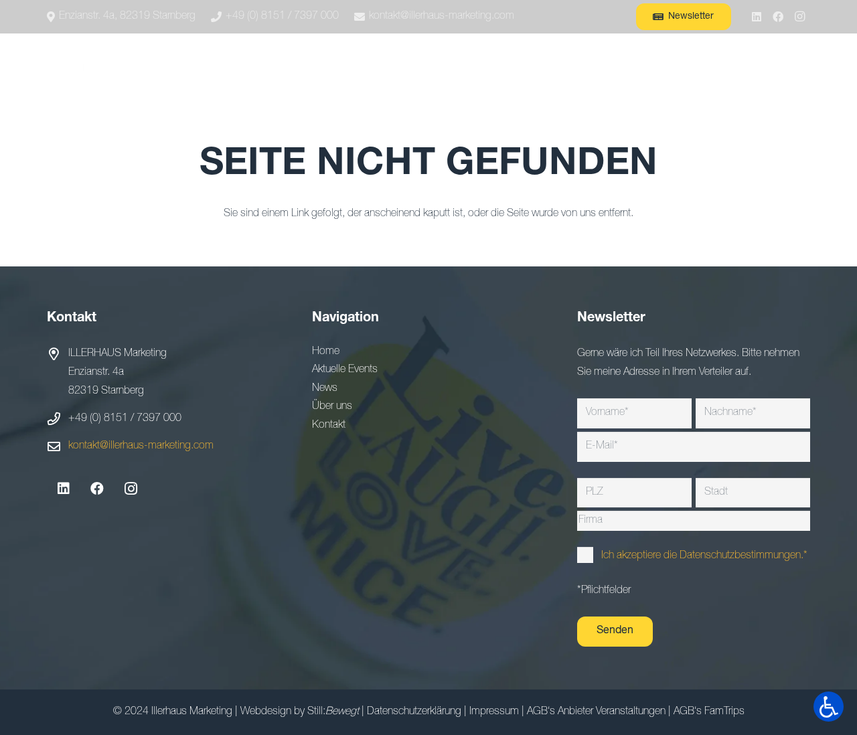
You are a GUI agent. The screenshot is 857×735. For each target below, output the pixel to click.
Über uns (332, 407)
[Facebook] (778, 16)
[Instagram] (799, 16)
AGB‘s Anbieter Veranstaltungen (596, 712)
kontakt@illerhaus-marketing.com (141, 446)
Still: (333, 712)
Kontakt (328, 425)
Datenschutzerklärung (414, 712)
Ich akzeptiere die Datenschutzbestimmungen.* (704, 556)
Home (325, 352)
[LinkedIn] (756, 16)
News (324, 389)
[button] (272, 66)
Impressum (494, 712)
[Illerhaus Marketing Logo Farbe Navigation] (88, 67)
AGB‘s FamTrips (709, 712)
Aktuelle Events (345, 370)
